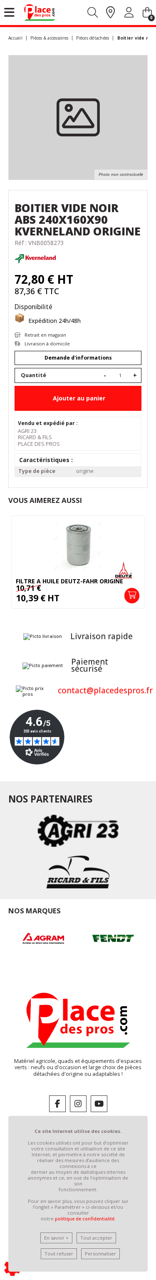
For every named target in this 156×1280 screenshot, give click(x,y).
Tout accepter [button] (96, 1238)
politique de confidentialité (84, 1218)
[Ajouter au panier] (131, 595)
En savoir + (56, 1238)
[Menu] (9, 12)
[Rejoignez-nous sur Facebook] (57, 1103)
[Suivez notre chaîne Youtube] (99, 1103)
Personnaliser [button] (100, 1253)
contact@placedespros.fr (105, 690)
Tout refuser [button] (59, 1253)
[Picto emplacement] (110, 13)
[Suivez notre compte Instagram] (78, 1103)
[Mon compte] (129, 14)
